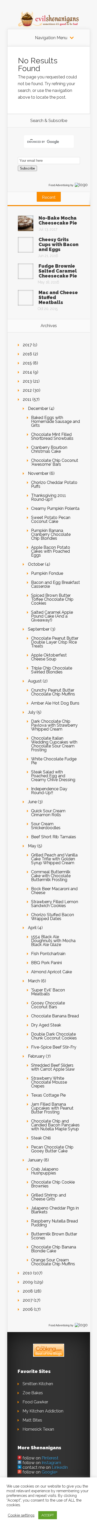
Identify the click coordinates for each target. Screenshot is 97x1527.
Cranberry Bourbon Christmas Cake (49, 449)
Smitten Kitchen (38, 1383)
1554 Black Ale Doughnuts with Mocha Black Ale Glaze (53, 940)
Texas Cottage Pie (48, 1095)
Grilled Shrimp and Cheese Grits (48, 1197)
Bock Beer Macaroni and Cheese (54, 890)
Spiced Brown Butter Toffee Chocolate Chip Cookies (52, 599)
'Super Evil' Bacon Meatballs (48, 992)
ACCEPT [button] (47, 1515)
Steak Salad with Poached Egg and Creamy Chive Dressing (53, 775)
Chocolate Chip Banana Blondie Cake (53, 1249)
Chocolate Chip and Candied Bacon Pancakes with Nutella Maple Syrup (55, 1125)
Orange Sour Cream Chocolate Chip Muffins (53, 1262)
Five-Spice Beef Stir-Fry (53, 1047)
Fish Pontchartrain (48, 953)
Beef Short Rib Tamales (53, 836)
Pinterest (50, 1458)
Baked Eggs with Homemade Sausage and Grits (55, 421)
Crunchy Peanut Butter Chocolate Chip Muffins (53, 692)
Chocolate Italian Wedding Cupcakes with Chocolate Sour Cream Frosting (54, 744)
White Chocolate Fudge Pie (54, 760)
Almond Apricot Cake (51, 971)
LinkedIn (60, 1467)
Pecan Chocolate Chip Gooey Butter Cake (52, 1149)
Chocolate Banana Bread (55, 1016)
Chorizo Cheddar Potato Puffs (54, 484)
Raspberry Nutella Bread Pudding (54, 1223)
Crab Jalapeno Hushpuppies (44, 1171)
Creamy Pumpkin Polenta (55, 508)
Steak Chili (41, 1138)
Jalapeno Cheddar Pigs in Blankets (55, 1210)
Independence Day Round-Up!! (49, 790)
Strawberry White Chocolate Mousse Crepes (49, 1082)
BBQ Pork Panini (46, 962)
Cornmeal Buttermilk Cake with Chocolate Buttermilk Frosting (51, 875)
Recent (49, 197)
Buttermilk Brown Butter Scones (54, 1236)
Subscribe (27, 168)
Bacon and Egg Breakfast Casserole (55, 584)
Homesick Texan (38, 1429)
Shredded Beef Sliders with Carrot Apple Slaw (53, 1067)
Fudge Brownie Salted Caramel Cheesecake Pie (58, 271)
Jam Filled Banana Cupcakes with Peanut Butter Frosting (52, 1108)
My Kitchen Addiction (43, 1411)
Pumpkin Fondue (47, 573)
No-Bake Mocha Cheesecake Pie (58, 220)
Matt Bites (32, 1420)
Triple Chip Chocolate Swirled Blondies (51, 670)
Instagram (51, 1462)
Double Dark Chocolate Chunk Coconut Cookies (54, 1036)
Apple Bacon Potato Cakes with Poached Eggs (50, 551)
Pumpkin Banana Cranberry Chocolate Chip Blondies (51, 534)
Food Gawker (35, 1402)
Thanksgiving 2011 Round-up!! (48, 497)
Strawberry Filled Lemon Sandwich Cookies (54, 903)
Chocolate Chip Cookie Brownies (53, 1184)
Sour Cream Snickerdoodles (46, 825)
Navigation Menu (51, 38)
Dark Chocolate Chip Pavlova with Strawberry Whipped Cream (54, 725)
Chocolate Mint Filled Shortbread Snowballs (52, 436)
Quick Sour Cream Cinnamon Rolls (48, 812)
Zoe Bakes (33, 1392)
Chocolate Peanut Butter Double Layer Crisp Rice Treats (54, 642)
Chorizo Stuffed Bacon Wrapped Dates (52, 916)
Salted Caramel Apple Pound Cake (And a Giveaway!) (52, 616)
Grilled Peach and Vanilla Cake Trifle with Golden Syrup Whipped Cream (54, 859)
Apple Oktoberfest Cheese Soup (49, 657)
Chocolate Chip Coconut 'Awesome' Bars (54, 462)
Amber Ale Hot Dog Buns (55, 703)
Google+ (50, 1472)
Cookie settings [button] (21, 1515)
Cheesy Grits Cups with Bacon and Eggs (58, 244)
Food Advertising (59, 185)
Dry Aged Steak (46, 1025)
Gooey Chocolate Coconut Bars (48, 1005)
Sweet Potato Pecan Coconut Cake (50, 519)
